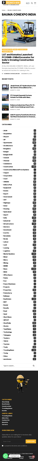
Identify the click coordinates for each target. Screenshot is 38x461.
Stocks (19, 326)
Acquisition (19, 133)
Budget (19, 151)
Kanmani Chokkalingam (12, 73)
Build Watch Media (27, 453)
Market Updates (19, 254)
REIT (19, 302)
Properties (19, 290)
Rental (19, 305)
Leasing (19, 248)
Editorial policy (31, 457)
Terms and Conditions (8, 457)
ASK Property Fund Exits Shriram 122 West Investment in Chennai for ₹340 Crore (23, 116)
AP (19, 139)
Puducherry (19, 293)
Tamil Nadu (19, 329)
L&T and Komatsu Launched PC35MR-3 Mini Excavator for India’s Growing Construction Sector (18, 58)
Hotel (19, 206)
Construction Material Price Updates (19, 170)
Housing (19, 209)
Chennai (19, 160)
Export (19, 194)
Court (19, 179)
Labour (19, 242)
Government (19, 197)
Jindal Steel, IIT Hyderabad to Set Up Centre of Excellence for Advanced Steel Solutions (23, 87)
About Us (5, 422)
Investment (19, 230)
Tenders (19, 338)
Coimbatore (19, 163)
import (19, 215)
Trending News (7, 51)
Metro (19, 260)
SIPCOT (19, 320)
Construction (7, 49)
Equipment (19, 188)
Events (19, 191)
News (15, 49)
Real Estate (19, 299)
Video (19, 356)
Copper (19, 173)
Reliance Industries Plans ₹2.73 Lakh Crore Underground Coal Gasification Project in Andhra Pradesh (22, 108)
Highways (19, 203)
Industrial (19, 221)
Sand (19, 314)
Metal (19, 257)
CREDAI (19, 182)
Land (19, 245)
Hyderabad (19, 212)
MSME (19, 266)
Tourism (19, 344)
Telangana (19, 335)
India (19, 218)
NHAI (19, 272)
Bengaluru (19, 148)
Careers (5, 424)
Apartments (19, 142)
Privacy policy (21, 457)
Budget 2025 (19, 154)
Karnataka (19, 236)
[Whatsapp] (5, 456)
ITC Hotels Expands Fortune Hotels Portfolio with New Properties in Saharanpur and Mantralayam (21, 98)
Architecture (19, 145)
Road (19, 311)
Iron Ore (19, 233)
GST (19, 200)
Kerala (19, 239)
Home (3, 10)
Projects (19, 287)
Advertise (5, 418)
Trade (19, 347)
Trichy (19, 353)
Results (19, 308)
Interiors (19, 227)
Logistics (19, 251)
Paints (19, 278)
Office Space (19, 275)
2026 (19, 130)
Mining (19, 263)
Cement (19, 157)
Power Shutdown (19, 284)
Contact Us (5, 420)
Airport (19, 136)
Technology (23, 49)
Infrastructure (19, 224)
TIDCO (19, 341)
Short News (19, 317)
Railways (19, 296)
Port (19, 281)
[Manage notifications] (33, 456)
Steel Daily (19, 323)
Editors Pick (19, 185)
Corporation (19, 176)
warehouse (19, 359)
